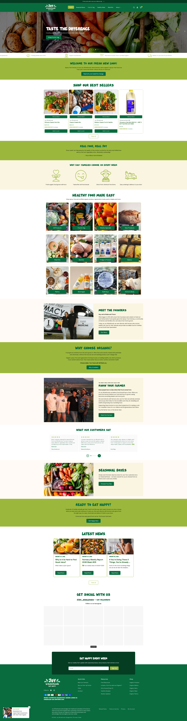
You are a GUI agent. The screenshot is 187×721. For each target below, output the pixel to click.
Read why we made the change (93, 74)
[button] (71, 7)
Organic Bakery (134, 685)
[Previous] (87, 455)
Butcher (81, 260)
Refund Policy (103, 709)
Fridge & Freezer (105, 260)
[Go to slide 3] (93, 455)
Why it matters (93, 367)
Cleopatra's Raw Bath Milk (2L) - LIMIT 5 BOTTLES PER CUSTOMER (131, 123)
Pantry (57, 292)
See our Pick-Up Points (84, 685)
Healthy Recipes (105, 691)
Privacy (123, 709)
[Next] (99, 455)
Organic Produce (134, 682)
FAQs (79, 688)
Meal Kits (57, 260)
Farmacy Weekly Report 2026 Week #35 (92, 560)
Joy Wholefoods (61, 717)
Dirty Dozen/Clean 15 (107, 688)
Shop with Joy (52, 37)
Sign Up (114, 668)
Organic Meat (133, 691)
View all (93, 136)
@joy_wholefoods (85, 599)
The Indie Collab (77, 717)
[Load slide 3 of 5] (93, 50)
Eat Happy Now (93, 521)
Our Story (104, 332)
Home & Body (129, 292)
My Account (131, 709)
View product (56, 116)
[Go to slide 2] (92, 455)
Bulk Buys (105, 292)
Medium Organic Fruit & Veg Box (104, 122)
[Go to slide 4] (94, 455)
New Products (129, 228)
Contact (80, 691)
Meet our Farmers (83, 682)
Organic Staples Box (75, 122)
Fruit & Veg (81, 228)
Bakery (129, 260)
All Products (57, 228)
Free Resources (105, 682)
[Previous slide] (2, 31)
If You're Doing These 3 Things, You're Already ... (119, 560)
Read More (60, 573)
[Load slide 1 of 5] (89, 50)
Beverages (81, 292)
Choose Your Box (106, 484)
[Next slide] (184, 31)
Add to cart (56, 131)
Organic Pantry (134, 694)
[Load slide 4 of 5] (96, 50)
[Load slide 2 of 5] (91, 50)
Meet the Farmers (106, 415)
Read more (54, 446)
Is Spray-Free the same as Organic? (111, 685)
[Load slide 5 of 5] (98, 50)
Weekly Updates (105, 694)
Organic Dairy (134, 688)
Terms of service (114, 709)
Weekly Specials (105, 228)
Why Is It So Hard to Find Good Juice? (66, 560)
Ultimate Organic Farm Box (52, 122)
